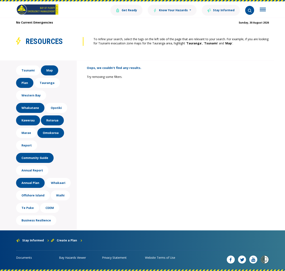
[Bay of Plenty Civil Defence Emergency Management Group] (37, 9)
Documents (24, 258)
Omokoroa (51, 133)
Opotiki (56, 108)
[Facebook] (231, 260)
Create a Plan (67, 240)
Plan (24, 83)
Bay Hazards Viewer (72, 258)
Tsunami (28, 70)
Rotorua (52, 120)
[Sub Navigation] (263, 10)
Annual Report (32, 170)
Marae (26, 133)
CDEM (49, 208)
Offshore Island (32, 195)
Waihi (60, 195)
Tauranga (47, 83)
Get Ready (129, 10)
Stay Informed (223, 10)
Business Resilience (36, 220)
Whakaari (58, 183)
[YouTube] (253, 260)
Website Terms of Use (160, 258)
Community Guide (34, 158)
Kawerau (28, 120)
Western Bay (31, 95)
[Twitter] (242, 260)
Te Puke (27, 208)
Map (49, 70)
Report (26, 145)
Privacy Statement (114, 258)
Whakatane (30, 108)
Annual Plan (30, 183)
